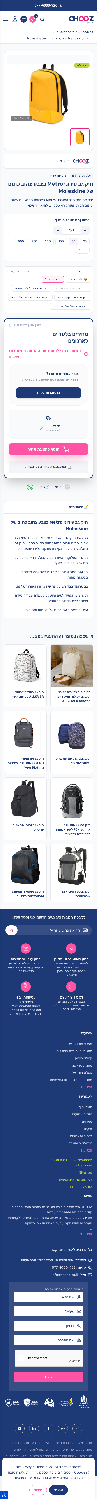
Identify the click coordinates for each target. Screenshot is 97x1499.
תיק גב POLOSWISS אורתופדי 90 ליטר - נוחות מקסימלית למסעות (73, 829)
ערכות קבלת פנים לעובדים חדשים (53, 1456)
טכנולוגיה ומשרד (80, 1143)
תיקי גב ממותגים (67, 32)
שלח (48, 1376)
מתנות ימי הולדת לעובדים (74, 1051)
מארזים (87, 1122)
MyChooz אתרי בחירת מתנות (71, 1160)
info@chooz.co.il (65, 1275)
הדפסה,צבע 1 (52, 279)
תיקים (88, 1129)
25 (85, 241)
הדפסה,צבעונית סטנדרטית (71, 288)
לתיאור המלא (38, 205)
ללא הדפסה (78, 279)
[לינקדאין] (34, 1428)
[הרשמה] (11, 930)
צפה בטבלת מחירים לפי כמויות (45, 467)
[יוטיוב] (20, 1428)
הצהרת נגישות (62, 1443)
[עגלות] (23, 19)
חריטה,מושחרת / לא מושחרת (31, 288)
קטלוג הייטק (83, 1058)
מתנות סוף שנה (81, 1065)
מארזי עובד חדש (80, 1044)
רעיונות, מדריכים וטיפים (75, 1180)
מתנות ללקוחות (18, 1443)
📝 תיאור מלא (78, 507)
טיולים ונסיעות (82, 1114)
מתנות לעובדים (81, 1449)
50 (73, 241)
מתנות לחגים (39, 1449)
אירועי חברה (40, 1443)
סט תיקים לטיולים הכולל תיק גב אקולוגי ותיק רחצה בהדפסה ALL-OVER (72, 696)
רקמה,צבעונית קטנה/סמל (72, 297)
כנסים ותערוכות (81, 1136)
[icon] (14, 19)
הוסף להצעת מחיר (44, 449)
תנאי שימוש (84, 1443)
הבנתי (58, 1490)
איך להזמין (19, 1449)
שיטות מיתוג (59, 1449)
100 (61, 241)
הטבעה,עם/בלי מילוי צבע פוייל (69, 306)
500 (21, 241)
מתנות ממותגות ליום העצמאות (71, 1080)
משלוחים (86, 1456)
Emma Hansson (79, 1165)
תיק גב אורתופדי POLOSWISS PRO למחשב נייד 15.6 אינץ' (26, 763)
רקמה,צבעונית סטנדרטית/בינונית (29, 297)
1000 (83, 250)
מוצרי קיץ (85, 1107)
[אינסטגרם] (77, 1428)
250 (34, 241)
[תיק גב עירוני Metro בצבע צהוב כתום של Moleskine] (48, 94)
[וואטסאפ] (63, 1428)
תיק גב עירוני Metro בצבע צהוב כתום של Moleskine (60, 38)
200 (48, 241)
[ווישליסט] (33, 19)
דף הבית (88, 32)
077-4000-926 (64, 1268)
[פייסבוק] (48, 1428)
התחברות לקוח (48, 393)
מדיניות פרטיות (15, 1456)
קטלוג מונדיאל (82, 1073)
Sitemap (85, 1172)
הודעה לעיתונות (81, 1187)
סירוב (38, 1490)
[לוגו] (81, 19)
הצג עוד (86, 1234)
